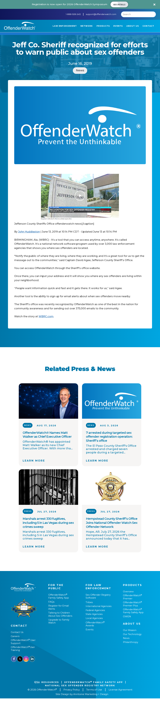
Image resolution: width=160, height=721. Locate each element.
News (126, 638)
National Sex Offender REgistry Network (80, 685)
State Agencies (94, 614)
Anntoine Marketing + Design (90, 694)
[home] (19, 26)
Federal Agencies (95, 610)
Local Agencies (94, 618)
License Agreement (120, 689)
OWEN (127, 616)
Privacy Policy (71, 689)
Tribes (89, 602)
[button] (65, 26)
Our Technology (132, 634)
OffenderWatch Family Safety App (58, 596)
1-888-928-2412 (73, 14)
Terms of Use (94, 689)
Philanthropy (130, 642)
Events (89, 629)
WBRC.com (46, 316)
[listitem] (80, 4)
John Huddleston (29, 231)
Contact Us (17, 632)
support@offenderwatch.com (101, 14)
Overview (128, 591)
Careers (15, 636)
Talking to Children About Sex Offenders (60, 614)
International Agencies (98, 606)
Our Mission (129, 630)
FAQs (51, 601)
